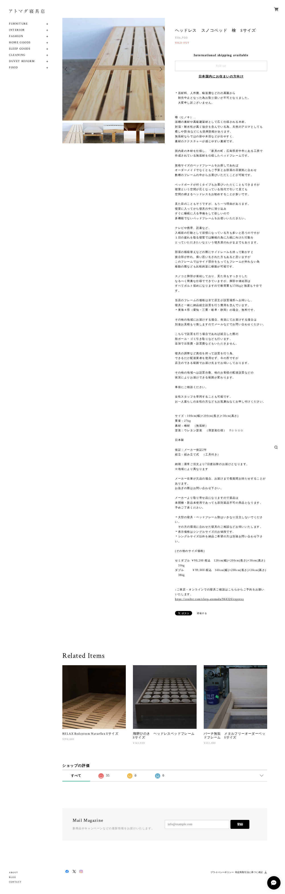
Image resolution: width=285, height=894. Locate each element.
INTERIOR (17, 30)
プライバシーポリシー (222, 872)
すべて (76, 775)
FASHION (16, 36)
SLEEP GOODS (20, 48)
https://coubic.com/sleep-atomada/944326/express (209, 599)
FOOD (13, 67)
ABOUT (13, 872)
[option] (113, 69)
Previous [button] (66, 69)
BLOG (12, 877)
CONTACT (15, 882)
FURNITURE (18, 23)
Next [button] (160, 69)
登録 (240, 824)
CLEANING (17, 55)
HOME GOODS (20, 42)
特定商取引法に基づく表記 (249, 872)
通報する (202, 613)
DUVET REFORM (22, 61)
